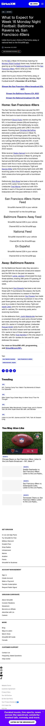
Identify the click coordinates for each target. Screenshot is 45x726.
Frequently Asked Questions (12, 656)
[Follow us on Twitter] (2, 673)
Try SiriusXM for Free (9, 538)
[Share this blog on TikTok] (14, 370)
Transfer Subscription (9, 584)
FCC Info (4, 709)
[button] (42, 4)
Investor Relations (8, 603)
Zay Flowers (30, 296)
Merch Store (6, 634)
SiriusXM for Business (9, 563)
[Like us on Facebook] (2, 667)
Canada (4, 640)
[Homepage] (8, 4)
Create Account (7, 578)
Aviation (4, 556)
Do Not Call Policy (7, 699)
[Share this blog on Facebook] (3, 370)
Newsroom (5, 606)
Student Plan (6, 544)
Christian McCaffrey (28, 130)
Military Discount (8, 541)
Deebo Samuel (19, 153)
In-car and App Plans (9, 535)
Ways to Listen (7, 631)
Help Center (6, 659)
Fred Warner (16, 186)
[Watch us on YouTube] (2, 675)
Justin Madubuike (27, 316)
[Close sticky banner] (43, 712)
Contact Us (6, 653)
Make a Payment (8, 581)
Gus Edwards (18, 288)
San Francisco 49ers (25, 359)
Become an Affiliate (9, 609)
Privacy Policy (6, 692)
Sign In (4, 575)
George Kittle (7, 169)
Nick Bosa (16, 181)
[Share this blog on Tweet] (10, 370)
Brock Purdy (17, 120)
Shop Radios (6, 547)
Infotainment (6, 550)
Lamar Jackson (18, 276)
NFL (4, 12)
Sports (9, 12)
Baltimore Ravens (23, 66)
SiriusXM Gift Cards (8, 637)
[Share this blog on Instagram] (7, 370)
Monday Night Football (11, 63)
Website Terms (6, 685)
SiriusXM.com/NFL (14, 348)
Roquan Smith (7, 327)
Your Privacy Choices (8, 702)
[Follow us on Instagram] (2, 670)
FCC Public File (6, 705)
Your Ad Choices (7, 695)
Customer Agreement (8, 689)
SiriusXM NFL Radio (9, 362)
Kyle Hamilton (21, 335)
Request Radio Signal (9, 587)
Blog (3, 628)
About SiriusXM (7, 600)
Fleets (4, 559)
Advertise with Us (8, 612)
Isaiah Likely (6, 307)
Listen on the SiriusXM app (22, 722)
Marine (4, 553)
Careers (4, 615)
